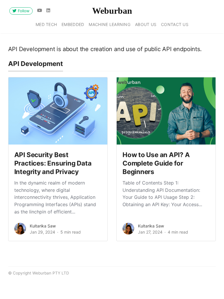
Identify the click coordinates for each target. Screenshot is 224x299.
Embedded (73, 24)
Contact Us (174, 24)
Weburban (112, 10)
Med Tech (46, 24)
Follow (23, 10)
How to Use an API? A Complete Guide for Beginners (156, 163)
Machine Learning (109, 24)
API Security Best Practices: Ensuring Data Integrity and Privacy (53, 163)
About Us (145, 24)
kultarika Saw (43, 225)
